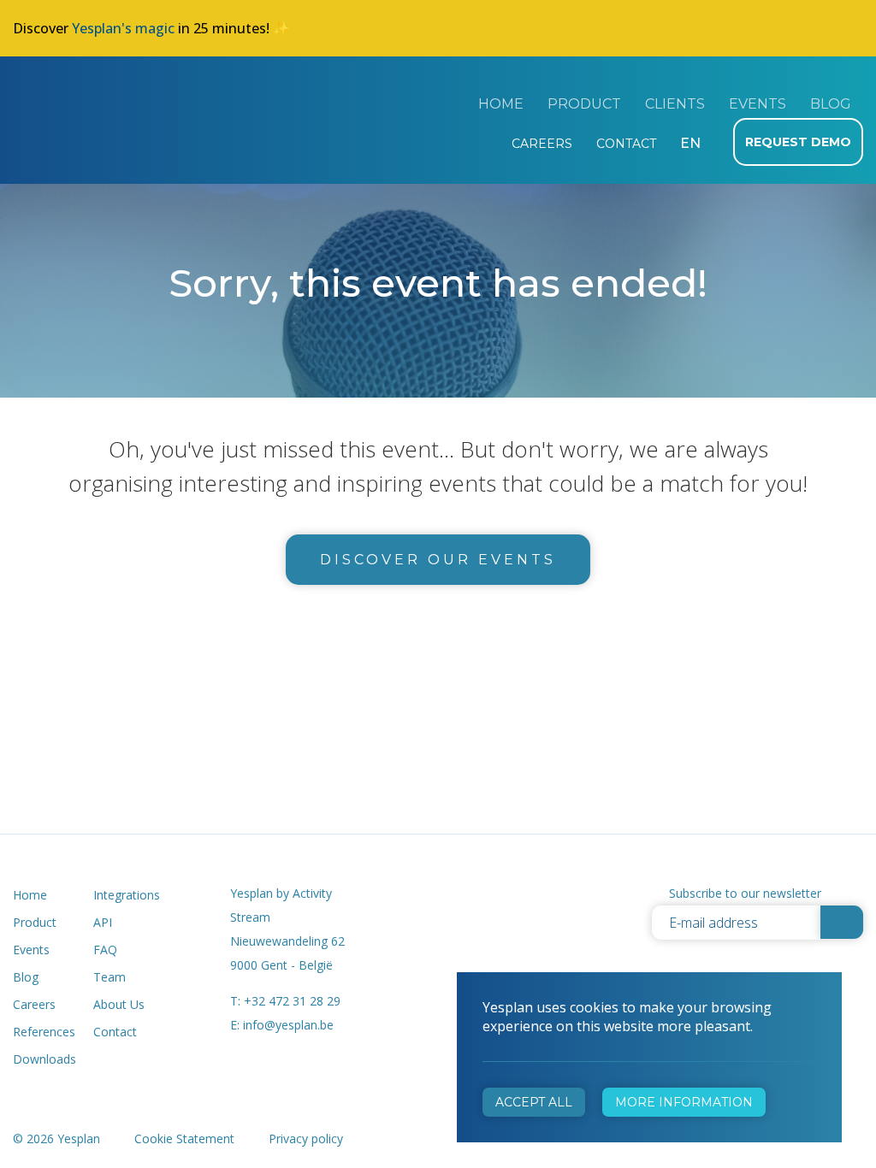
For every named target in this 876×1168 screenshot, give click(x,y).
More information (684, 1102)
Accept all (533, 1102)
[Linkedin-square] (532, 894)
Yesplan (77, 101)
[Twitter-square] (491, 894)
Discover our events (438, 560)
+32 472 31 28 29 (292, 1001)
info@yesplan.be (288, 1025)
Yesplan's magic (123, 28)
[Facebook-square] (451, 894)
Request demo (798, 142)
